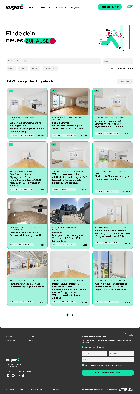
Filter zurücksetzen (122, 69)
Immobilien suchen (110, 7)
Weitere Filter (49, 69)
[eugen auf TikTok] (23, 375)
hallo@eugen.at (11, 366)
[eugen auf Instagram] (18, 375)
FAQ (51, 337)
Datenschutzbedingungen (112, 365)
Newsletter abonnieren (108, 373)
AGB (21, 389)
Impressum (10, 389)
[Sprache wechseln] (130, 6)
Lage (106, 61)
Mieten (31, 8)
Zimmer (34, 69)
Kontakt (31, 341)
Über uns (59, 8)
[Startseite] (14, 7)
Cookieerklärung (55, 389)
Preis (10, 69)
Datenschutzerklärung (36, 389)
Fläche (21, 69)
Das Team (32, 337)
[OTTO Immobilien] (126, 389)
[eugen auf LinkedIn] (8, 375)
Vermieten (45, 8)
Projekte (75, 8)
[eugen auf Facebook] (13, 375)
